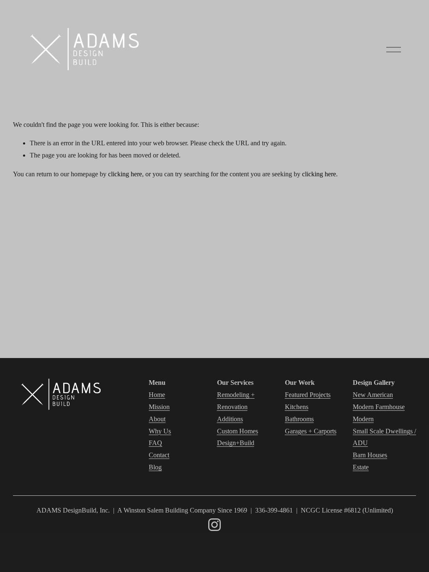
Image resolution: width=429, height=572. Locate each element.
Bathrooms (299, 419)
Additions (230, 419)
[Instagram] (214, 524)
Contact (159, 455)
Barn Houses (370, 455)
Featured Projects (308, 394)
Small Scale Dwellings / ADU (384, 437)
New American (373, 394)
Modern (363, 419)
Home (157, 394)
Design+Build (235, 442)
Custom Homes (237, 431)
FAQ (155, 442)
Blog (155, 467)
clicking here (125, 174)
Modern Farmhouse (379, 406)
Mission (159, 406)
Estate (361, 467)
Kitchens (296, 406)
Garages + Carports (310, 431)
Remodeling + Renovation (236, 400)
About (157, 419)
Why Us (160, 431)
